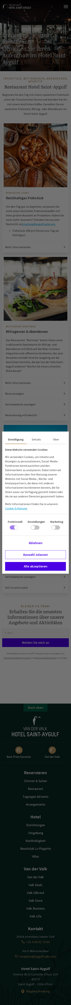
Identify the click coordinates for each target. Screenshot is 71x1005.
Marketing (56, 521)
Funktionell (15, 521)
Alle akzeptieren (35, 566)
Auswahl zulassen (35, 554)
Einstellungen (36, 521)
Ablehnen (35, 543)
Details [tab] (36, 439)
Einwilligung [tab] (15, 439)
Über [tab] (56, 439)
